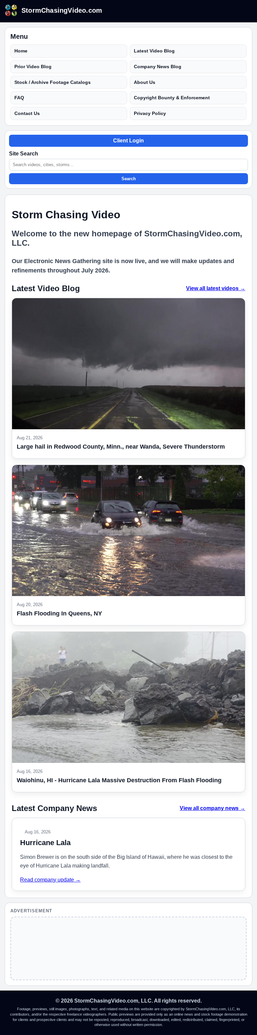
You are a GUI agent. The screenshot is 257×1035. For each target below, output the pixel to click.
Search (128, 178)
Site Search (23, 153)
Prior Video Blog (33, 66)
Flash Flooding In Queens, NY (59, 613)
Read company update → (50, 880)
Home (20, 50)
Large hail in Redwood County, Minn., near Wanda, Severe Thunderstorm (121, 446)
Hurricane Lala (45, 842)
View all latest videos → (215, 288)
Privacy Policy (150, 113)
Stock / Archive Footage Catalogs (52, 82)
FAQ (19, 97)
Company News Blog (157, 66)
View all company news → (212, 808)
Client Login (128, 140)
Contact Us (27, 113)
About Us (144, 82)
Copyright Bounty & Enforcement (172, 97)
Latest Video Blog (154, 50)
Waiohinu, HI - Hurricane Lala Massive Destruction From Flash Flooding (119, 780)
